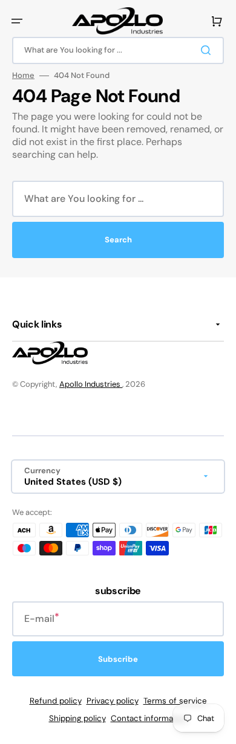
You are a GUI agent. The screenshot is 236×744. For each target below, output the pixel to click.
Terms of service (175, 701)
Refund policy (56, 701)
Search (118, 240)
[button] (17, 21)
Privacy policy (113, 701)
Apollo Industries (90, 384)
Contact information (149, 718)
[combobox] (118, 50)
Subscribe (118, 659)
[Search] (208, 50)
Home (23, 75)
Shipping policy (77, 718)
